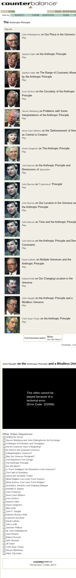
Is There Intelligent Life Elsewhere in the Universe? (31, 469)
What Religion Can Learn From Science (25, 479)
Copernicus (45, 184)
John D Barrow (13, 492)
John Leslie (11, 524)
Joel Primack (12, 534)
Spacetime (45, 169)
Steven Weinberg (30, 111)
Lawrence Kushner (15, 518)
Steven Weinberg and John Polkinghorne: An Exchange (33, 440)
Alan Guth (11, 508)
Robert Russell (13, 537)
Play (24, 38)
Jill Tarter (10, 543)
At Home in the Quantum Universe (23, 450)
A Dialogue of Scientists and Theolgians (25, 443)
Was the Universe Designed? (20, 456)
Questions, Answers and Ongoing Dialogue (27, 485)
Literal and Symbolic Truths (19, 476)
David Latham (28, 259)
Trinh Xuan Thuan (31, 318)
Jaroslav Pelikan (14, 527)
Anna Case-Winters (31, 130)
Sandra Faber (28, 54)
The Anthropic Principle (17, 463)
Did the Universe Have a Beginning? (23, 446)
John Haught (28, 298)
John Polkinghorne (31, 34)
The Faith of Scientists (17, 472)
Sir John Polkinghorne (16, 531)
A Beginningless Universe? (19, 453)
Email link (66, 345)
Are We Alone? (54, 339)
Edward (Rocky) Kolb (16, 514)
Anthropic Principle (20, 22)
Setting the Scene (14, 437)
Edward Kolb (28, 278)
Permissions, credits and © (43, 565)
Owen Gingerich (30, 148)
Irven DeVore (28, 91)
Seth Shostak (12, 540)
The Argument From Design (19, 459)
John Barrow (28, 165)
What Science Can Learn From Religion (25, 482)
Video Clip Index (14, 553)
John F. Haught (13, 511)
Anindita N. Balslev (15, 488)
